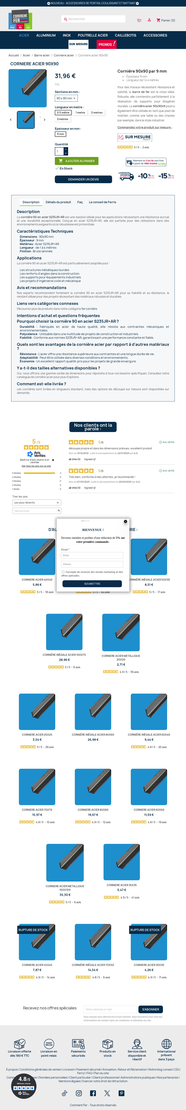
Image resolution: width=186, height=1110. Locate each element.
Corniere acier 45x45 (37, 965)
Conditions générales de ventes (40, 1069)
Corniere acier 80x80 (93, 809)
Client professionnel (106, 1077)
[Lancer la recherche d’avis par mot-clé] (58, 510)
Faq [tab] (79, 202)
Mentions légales (70, 1081)
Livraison (69, 1069)
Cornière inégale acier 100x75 (64, 655)
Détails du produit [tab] (58, 202)
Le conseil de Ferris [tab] (102, 202)
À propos (12, 1069)
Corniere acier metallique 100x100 (65, 888)
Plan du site (101, 1073)
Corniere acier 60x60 (149, 809)
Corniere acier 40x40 (37, 579)
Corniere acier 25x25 (37, 734)
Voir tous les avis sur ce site (36, 466)
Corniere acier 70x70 (37, 809)
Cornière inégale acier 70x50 (93, 965)
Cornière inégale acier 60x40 (149, 734)
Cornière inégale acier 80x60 (93, 734)
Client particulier (80, 1077)
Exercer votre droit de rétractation (105, 1081)
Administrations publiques (138, 1077)
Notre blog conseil (160, 1069)
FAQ (89, 1073)
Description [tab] (31, 202)
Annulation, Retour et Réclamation (124, 1069)
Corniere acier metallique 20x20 (121, 657)
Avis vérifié (168, 442)
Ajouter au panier (77, 161)
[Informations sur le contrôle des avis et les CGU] (53, 460)
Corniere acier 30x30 (149, 965)
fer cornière (89, 309)
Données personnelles (53, 1077)
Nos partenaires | (168, 1077)
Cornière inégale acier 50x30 (149, 579)
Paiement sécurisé (88, 1069)
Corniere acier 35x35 (122, 885)
